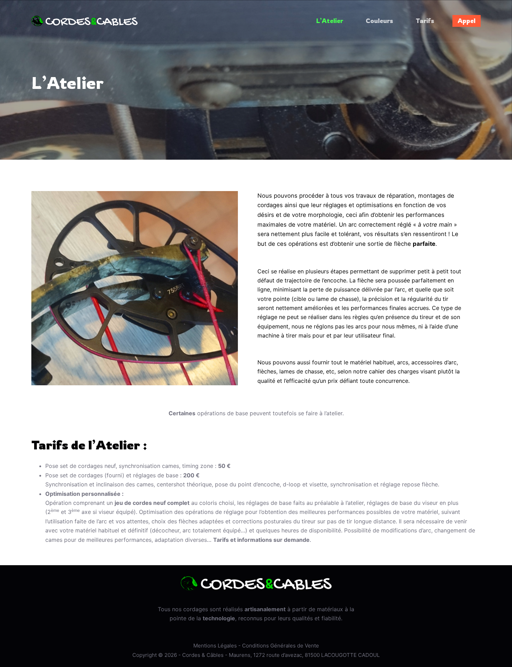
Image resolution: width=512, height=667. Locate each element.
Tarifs (425, 20)
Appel (466, 20)
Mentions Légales (215, 645)
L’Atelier (329, 20)
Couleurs (379, 20)
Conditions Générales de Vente (280, 645)
